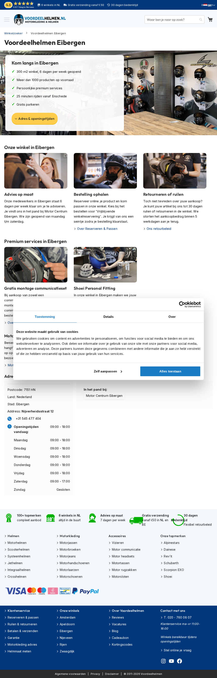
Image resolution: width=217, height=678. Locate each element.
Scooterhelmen (18, 549)
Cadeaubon (120, 637)
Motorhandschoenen (75, 563)
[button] (209, 5)
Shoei (168, 576)
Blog (115, 631)
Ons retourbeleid (159, 229)
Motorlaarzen (69, 570)
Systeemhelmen (19, 556)
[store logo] (40, 19)
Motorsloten (120, 576)
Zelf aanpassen (105, 371)
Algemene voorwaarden (70, 673)
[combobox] (174, 19)
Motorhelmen (17, 542)
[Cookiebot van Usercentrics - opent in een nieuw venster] (182, 304)
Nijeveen (66, 637)
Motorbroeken (70, 549)
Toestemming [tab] (45, 316)
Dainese (169, 549)
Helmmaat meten (19, 651)
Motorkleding (70, 536)
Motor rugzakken (124, 570)
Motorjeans (68, 556)
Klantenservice (19, 611)
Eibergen (66, 631)
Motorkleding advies (22, 644)
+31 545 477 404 (28, 418)
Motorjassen (68, 542)
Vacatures (119, 624)
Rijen (63, 644)
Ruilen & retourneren (22, 624)
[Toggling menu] (7, 19)
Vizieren (118, 542)
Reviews (118, 617)
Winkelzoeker (13, 33)
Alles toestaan (170, 371)
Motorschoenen (71, 576)
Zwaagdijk (67, 651)
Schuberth (171, 563)
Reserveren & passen (23, 617)
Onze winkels (69, 611)
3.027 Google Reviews (23, 7)
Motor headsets (123, 556)
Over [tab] (172, 316)
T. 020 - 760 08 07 (178, 617)
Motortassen (121, 563)
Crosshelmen (17, 576)
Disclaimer (112, 673)
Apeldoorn (67, 624)
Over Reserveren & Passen (97, 229)
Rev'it (168, 556)
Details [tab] (108, 316)
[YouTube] (171, 661)
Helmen (13, 536)
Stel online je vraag (177, 650)
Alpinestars (171, 542)
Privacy (95, 673)
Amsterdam (67, 617)
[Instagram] (163, 661)
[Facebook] (179, 661)
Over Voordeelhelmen (128, 611)
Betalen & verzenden (23, 631)
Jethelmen (15, 563)
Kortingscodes (122, 644)
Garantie (13, 637)
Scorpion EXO (174, 570)
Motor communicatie (126, 549)
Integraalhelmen (19, 570)
